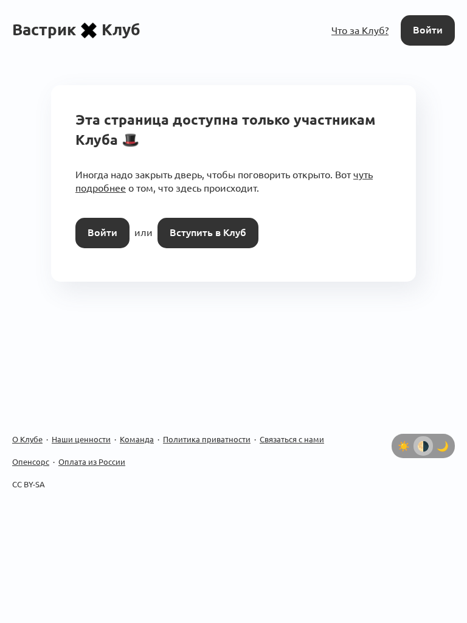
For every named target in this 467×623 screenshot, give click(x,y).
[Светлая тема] (403, 446)
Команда (137, 439)
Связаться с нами (292, 439)
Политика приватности (207, 439)
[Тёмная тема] (442, 446)
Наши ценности (81, 439)
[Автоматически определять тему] (423, 446)
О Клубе (27, 439)
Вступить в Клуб (208, 232)
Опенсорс (30, 462)
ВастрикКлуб (76, 29)
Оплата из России (91, 462)
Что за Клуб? (360, 30)
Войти (428, 29)
